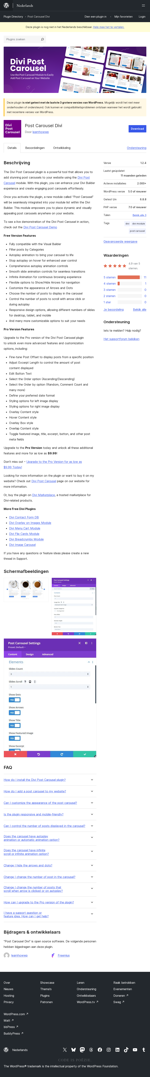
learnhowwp (41, 132)
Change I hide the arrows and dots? (28, 865)
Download (137, 128)
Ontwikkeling (61, 148)
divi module (138, 223)
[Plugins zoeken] (42, 39)
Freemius (64, 955)
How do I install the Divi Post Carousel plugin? (35, 780)
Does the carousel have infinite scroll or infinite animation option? (26, 852)
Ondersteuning (136, 148)
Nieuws (8, 989)
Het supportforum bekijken (121, 339)
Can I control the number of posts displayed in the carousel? (44, 826)
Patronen (46, 1002)
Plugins (45, 995)
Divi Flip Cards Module (24, 534)
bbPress (11, 1027)
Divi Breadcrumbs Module (26, 539)
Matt (9, 1020)
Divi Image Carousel (22, 545)
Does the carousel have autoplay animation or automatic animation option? (31, 838)
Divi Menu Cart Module (24, 528)
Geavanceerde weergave (120, 241)
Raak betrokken (124, 982)
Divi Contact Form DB (24, 517)
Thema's (46, 989)
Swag (119, 1002)
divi (127, 223)
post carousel (137, 231)
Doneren (121, 995)
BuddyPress (14, 1033)
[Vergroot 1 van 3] (44, 582)
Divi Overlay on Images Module (30, 523)
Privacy (9, 1002)
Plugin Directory (13, 16)
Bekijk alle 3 (139, 215)
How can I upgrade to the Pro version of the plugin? (39, 902)
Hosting (9, 995)
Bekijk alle (139, 309)
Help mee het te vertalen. (108, 27)
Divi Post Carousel (43, 481)
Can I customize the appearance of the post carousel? (40, 803)
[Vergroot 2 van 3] (91, 582)
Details (12, 148)
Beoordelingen (35, 148)
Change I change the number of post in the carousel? (39, 877)
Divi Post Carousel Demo (40, 227)
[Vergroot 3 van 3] (91, 643)
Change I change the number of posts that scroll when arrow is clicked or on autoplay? (33, 889)
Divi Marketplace (43, 495)
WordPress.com (16, 1014)
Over (7, 982)
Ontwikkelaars (86, 995)
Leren (80, 982)
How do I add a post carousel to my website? (35, 791)
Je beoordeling (114, 309)
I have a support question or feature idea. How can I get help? (26, 914)
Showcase (47, 982)
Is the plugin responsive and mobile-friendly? (33, 814)
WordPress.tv (88, 1002)
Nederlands (20, 1050)
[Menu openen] (144, 5)
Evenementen (122, 989)
